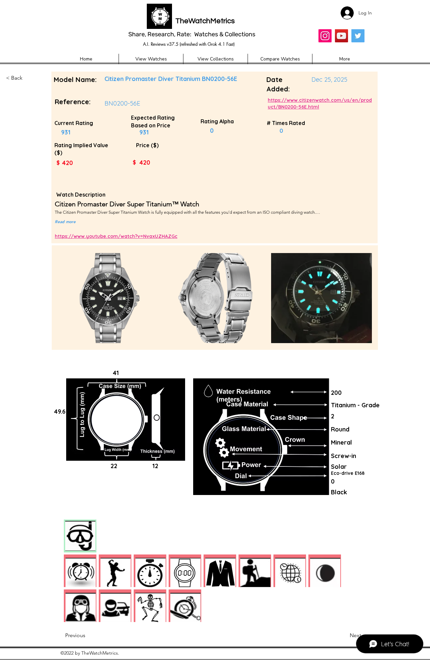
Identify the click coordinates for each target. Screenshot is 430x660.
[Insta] (325, 35)
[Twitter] (357, 35)
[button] (28, 78)
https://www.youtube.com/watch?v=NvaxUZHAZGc (116, 236)
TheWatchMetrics (205, 21)
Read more (65, 221)
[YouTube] (341, 35)
